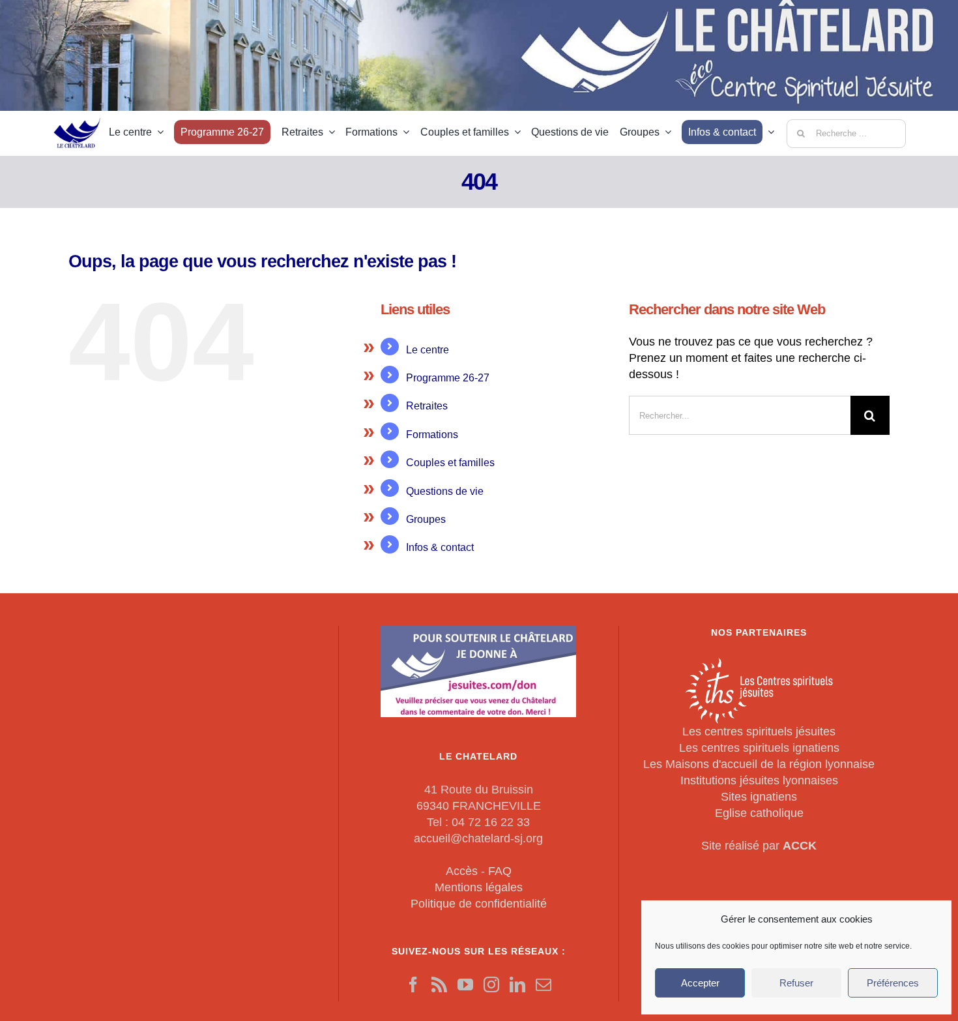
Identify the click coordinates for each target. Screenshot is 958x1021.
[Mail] (543, 984)
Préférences (893, 982)
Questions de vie (445, 491)
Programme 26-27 (447, 377)
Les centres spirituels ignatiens (759, 747)
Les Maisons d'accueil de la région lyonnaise (759, 764)
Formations (432, 434)
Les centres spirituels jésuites (758, 731)
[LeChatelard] (78, 113)
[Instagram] (491, 984)
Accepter (700, 982)
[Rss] (439, 984)
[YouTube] (465, 984)
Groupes (426, 519)
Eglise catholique (759, 813)
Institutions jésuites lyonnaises (759, 780)
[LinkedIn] (517, 984)
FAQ (500, 871)
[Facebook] (413, 984)
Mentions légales (479, 887)
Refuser (796, 982)
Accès (462, 871)
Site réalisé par (759, 845)
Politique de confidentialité (479, 903)
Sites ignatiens (759, 796)
